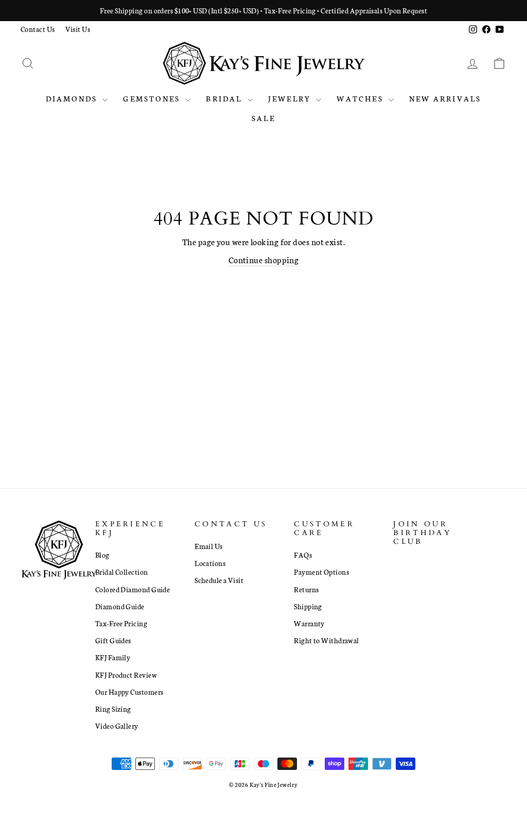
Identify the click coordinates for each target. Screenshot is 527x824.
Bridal (225, 98)
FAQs (303, 555)
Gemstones (153, 98)
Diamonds (73, 98)
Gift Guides (113, 640)
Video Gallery (116, 725)
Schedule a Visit (219, 580)
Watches (361, 98)
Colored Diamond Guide (132, 589)
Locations (210, 563)
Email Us (209, 546)
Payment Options (321, 571)
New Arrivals (445, 98)
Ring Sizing (113, 708)
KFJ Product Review (126, 675)
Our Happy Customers (129, 691)
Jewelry (291, 98)
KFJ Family (113, 657)
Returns (306, 589)
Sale (263, 118)
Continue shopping (264, 259)
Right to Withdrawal (326, 640)
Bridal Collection (121, 571)
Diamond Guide (120, 606)
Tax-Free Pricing (121, 623)
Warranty (309, 623)
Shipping (308, 606)
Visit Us (78, 29)
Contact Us (38, 29)
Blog (102, 555)
